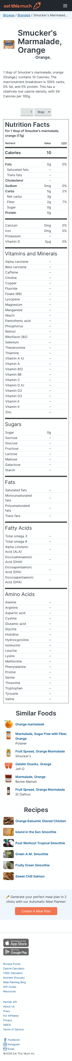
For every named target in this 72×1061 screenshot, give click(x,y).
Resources (9, 991)
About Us (9, 1006)
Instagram (14, 1044)
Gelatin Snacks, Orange (33, 764)
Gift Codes (9, 986)
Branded (24, 15)
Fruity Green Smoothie (32, 865)
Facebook (14, 1039)
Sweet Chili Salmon (30, 876)
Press (6, 1011)
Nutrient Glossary (14, 977)
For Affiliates (11, 1015)
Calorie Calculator (14, 968)
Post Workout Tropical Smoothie (40, 843)
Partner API (10, 1001)
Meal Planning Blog (14, 982)
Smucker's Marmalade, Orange (40, 41)
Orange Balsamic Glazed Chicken (40, 821)
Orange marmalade (29, 724)
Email (11, 1048)
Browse (8, 15)
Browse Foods (12, 963)
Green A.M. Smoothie (31, 854)
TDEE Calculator (13, 973)
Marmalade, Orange (30, 777)
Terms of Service (13, 1029)
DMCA (7, 1024)
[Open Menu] (65, 5)
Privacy (7, 1020)
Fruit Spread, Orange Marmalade (40, 751)
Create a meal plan (36, 911)
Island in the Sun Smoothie (35, 832)
